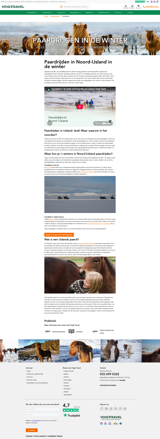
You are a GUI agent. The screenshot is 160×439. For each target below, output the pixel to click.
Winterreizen (31, 12)
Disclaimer (29, 436)
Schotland (91, 243)
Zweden (66, 386)
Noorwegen (81, 243)
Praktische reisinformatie (35, 374)
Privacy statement (40, 436)
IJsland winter (55, 16)
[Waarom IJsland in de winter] (95, 334)
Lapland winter (69, 371)
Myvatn (48, 167)
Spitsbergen (68, 395)
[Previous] (3, 351)
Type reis (60, 12)
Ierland (66, 392)
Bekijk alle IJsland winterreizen (59, 235)
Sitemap (59, 436)
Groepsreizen (74, 12)
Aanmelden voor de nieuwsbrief (37, 383)
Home (46, 16)
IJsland (66, 374)
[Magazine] (71, 334)
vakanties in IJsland (87, 172)
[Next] (157, 351)
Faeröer (66, 377)
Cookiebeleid (51, 436)
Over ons (118, 12)
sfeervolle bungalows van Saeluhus (98, 223)
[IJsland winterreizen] (47, 334)
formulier (122, 380)
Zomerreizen (46, 12)
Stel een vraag (31, 380)
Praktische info (103, 12)
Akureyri (52, 219)
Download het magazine (108, 385)
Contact (130, 12)
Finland (66, 383)
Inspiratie (89, 12)
